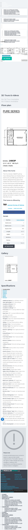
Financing (5, 16)
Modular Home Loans (9, 19)
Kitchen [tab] (5, 297)
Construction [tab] (6, 289)
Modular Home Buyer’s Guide (12, 11)
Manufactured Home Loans (11, 20)
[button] (14, 212)
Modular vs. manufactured (11, 10)
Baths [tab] (4, 296)
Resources (5, 6)
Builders (4, 4)
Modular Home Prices (10, 13)
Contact (10, 208)
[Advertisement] (14, 76)
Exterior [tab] (5, 290)
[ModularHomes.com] (10, 471)
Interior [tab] (5, 292)
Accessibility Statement (6, 489)
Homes (4, 2)
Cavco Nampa (20, 220)
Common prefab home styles (12, 14)
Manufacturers (7, 5)
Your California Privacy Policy (8, 486)
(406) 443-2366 (18, 208)
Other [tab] (4, 295)
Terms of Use (4, 483)
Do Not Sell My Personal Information (10, 487)
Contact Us (18, 477)
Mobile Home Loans (9, 21)
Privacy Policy (4, 484)
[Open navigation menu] (2, 45)
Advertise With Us (20, 479)
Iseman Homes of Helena (16, 205)
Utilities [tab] (5, 293)
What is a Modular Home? (11, 9)
